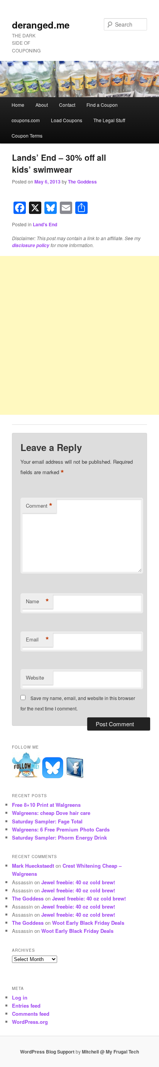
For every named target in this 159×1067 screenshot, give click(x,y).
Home (18, 104)
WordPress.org (30, 1021)
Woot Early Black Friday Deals (88, 922)
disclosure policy (30, 245)
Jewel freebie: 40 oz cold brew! (78, 882)
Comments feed (30, 1013)
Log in (19, 997)
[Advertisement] (79, 335)
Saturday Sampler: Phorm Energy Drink (59, 837)
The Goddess (82, 181)
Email (37, 639)
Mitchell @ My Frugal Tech (110, 1051)
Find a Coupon (102, 104)
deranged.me (40, 24)
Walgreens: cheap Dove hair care (51, 812)
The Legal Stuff (109, 120)
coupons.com (26, 120)
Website (35, 677)
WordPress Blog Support (47, 1051)
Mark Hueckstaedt (33, 865)
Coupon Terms (27, 135)
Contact (67, 104)
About (42, 104)
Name (37, 601)
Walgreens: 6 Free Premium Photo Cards (61, 829)
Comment (39, 506)
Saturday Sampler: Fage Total (47, 821)
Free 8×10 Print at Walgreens (46, 804)
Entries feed (26, 1005)
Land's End (45, 224)
